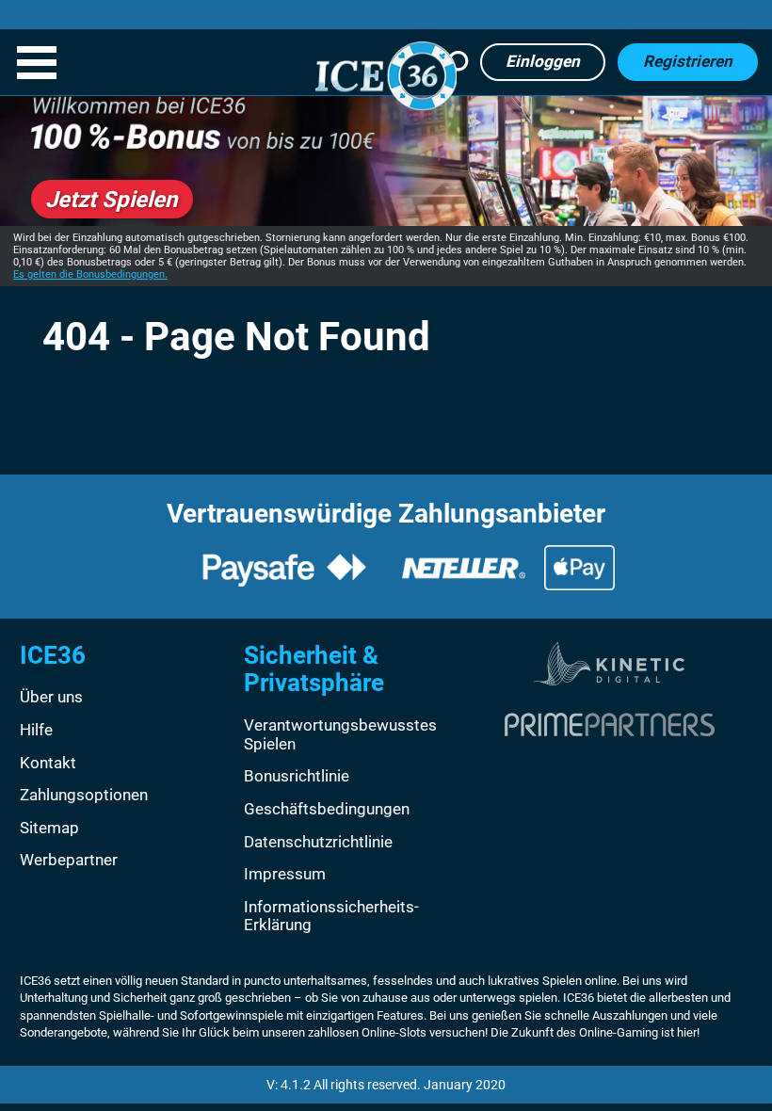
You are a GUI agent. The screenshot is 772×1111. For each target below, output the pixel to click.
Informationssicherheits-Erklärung (331, 916)
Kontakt (48, 762)
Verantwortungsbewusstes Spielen (340, 734)
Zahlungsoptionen (84, 794)
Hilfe (36, 729)
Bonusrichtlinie (296, 775)
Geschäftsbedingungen (327, 808)
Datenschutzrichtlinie (318, 841)
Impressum (285, 873)
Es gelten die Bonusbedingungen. (90, 274)
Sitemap (49, 827)
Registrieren (687, 61)
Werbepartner (69, 859)
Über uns (51, 696)
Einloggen (543, 61)
